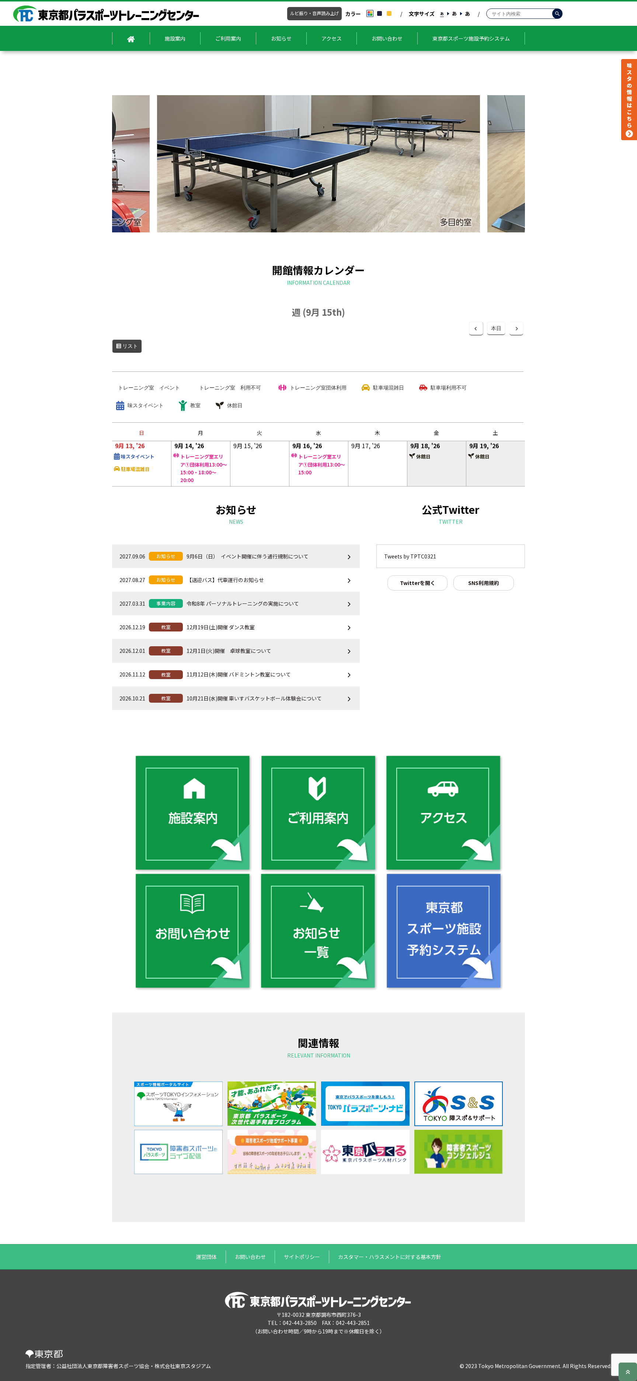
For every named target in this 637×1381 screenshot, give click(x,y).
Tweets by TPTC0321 (410, 556)
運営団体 (206, 1256)
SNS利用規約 (483, 582)
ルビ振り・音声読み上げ (314, 13)
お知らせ (281, 38)
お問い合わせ (387, 38)
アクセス (331, 38)
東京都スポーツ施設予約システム (471, 38)
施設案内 (175, 38)
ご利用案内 (228, 38)
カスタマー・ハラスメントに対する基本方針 (389, 1256)
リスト (132, 348)
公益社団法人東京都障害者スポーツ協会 (102, 1366)
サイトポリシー (302, 1256)
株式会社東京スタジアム (182, 1366)
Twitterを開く (417, 582)
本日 (496, 328)
